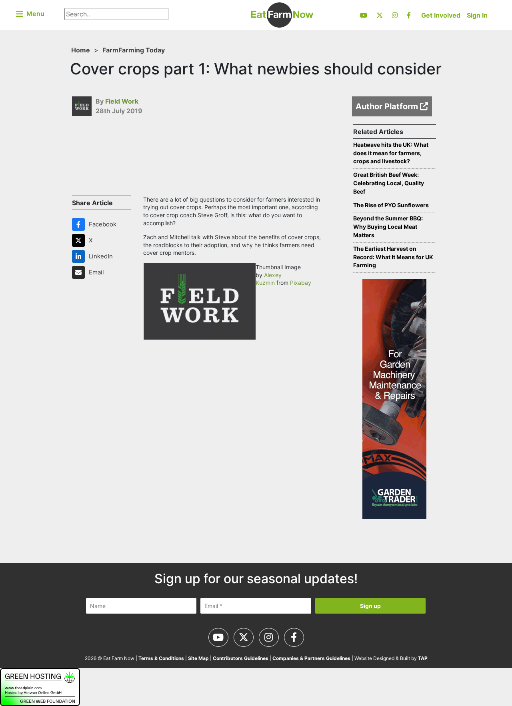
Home (80, 50)
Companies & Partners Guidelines (311, 658)
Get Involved (440, 15)
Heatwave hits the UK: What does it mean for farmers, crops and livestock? (390, 153)
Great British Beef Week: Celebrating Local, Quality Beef (388, 183)
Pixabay (300, 282)
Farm (110, 50)
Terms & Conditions (161, 658)
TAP (423, 658)
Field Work (121, 101)
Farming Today (141, 50)
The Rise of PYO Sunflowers (391, 205)
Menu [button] (33, 14)
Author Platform (388, 106)
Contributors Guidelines (240, 658)
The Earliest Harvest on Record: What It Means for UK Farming (393, 257)
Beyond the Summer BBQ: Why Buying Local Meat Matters (388, 226)
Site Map (198, 658)
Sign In (477, 15)
